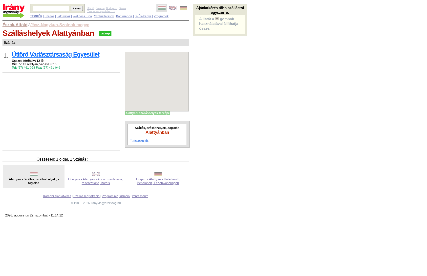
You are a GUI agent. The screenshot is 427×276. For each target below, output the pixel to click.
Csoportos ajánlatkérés (101, 11)
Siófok (122, 8)
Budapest (111, 8)
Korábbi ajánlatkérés (57, 196)
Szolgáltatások (104, 16)
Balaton (100, 8)
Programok (161, 16)
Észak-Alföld (14, 24)
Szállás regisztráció (86, 196)
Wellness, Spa (82, 16)
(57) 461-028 (26, 67)
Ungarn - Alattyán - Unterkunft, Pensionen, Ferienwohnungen (158, 181)
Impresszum (140, 196)
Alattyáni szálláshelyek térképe (148, 113)
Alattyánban (157, 132)
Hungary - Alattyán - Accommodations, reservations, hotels (95, 181)
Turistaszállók (139, 141)
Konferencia (124, 16)
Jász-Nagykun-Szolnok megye (59, 24)
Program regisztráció (116, 196)
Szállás (49, 16)
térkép (105, 33)
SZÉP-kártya (143, 16)
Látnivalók (63, 16)
